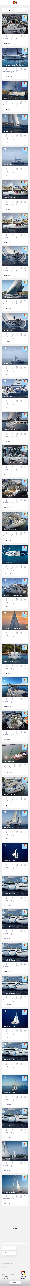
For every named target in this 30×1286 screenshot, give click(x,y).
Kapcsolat (5, 1278)
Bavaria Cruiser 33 (10, 794)
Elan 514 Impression (10, 529)
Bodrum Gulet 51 (9, 761)
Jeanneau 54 (8, 562)
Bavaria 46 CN (8, 827)
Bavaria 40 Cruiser (10, 728)
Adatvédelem (5, 1276)
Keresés (7, 10)
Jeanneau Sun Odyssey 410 (12, 628)
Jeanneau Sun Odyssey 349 (13, 463)
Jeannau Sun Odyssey (11, 98)
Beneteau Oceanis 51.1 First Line (14, 65)
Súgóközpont (5, 1272)
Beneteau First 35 (9, 32)
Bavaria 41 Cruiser (9, 861)
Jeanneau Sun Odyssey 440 (13, 595)
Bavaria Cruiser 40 (10, 496)
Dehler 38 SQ (8, 297)
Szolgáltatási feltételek (8, 1274)
